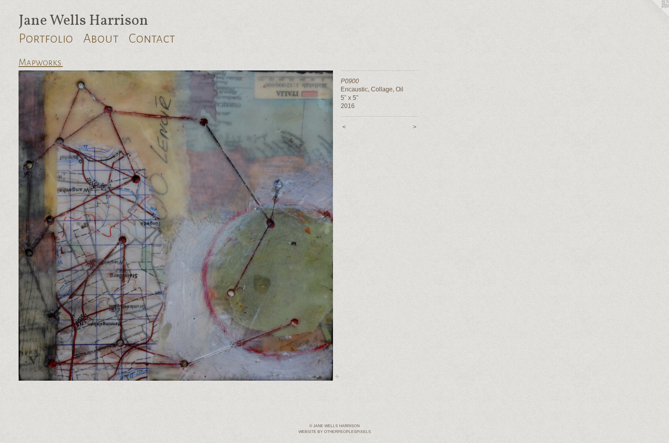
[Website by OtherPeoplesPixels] (653, 15)
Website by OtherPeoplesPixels (334, 431)
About (100, 38)
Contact (152, 38)
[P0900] (176, 225)
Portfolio (46, 38)
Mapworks (41, 62)
